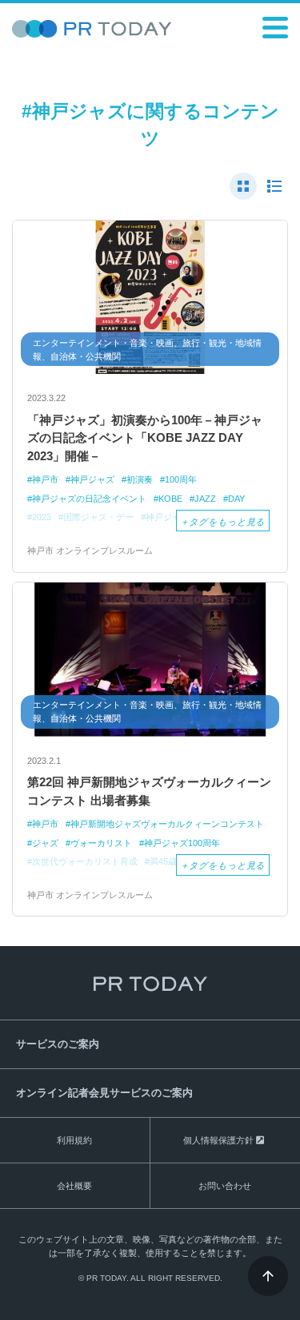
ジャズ (45, 843)
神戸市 (45, 479)
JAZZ (205, 498)
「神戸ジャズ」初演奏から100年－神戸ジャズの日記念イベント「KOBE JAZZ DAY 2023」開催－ (144, 438)
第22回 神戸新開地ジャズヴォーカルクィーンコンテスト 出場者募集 (149, 791)
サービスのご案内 (57, 1044)
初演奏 (139, 479)
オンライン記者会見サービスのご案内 (104, 1093)
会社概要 (74, 1186)
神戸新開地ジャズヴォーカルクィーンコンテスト (167, 824)
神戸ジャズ (92, 479)
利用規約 (74, 1140)
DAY (236, 498)
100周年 (181, 479)
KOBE (170, 498)
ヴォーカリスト (101, 843)
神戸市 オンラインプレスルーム (90, 550)
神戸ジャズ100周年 (182, 843)
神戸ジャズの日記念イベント (89, 498)
